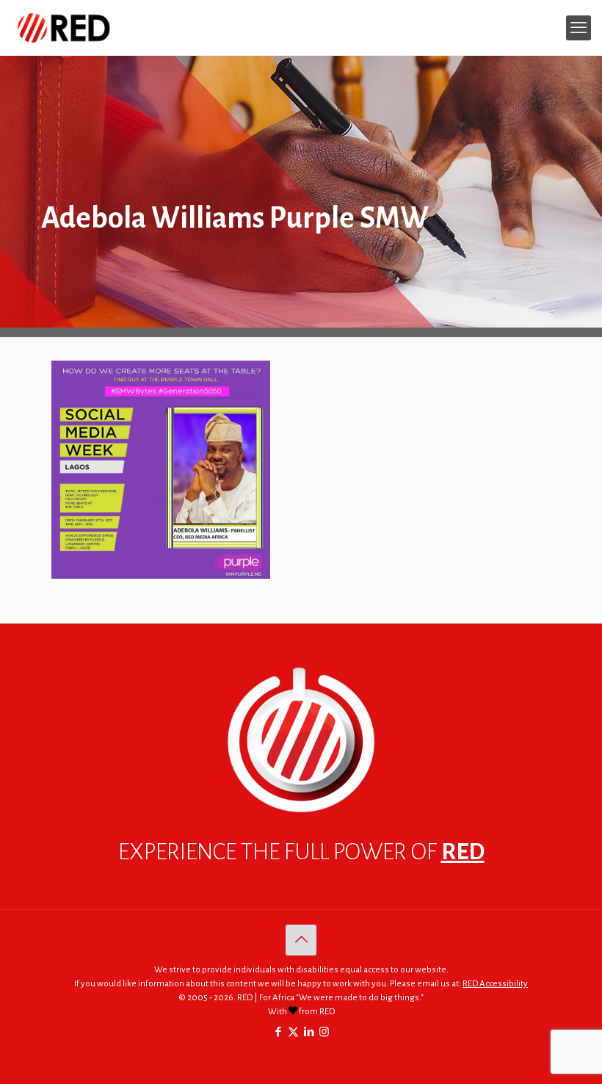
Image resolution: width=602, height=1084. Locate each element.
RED (463, 851)
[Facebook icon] (277, 1032)
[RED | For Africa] (63, 27)
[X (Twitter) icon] (293, 1032)
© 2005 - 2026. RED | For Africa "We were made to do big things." (301, 997)
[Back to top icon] (301, 940)
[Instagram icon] (324, 1032)
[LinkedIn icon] (308, 1032)
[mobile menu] (578, 27)
